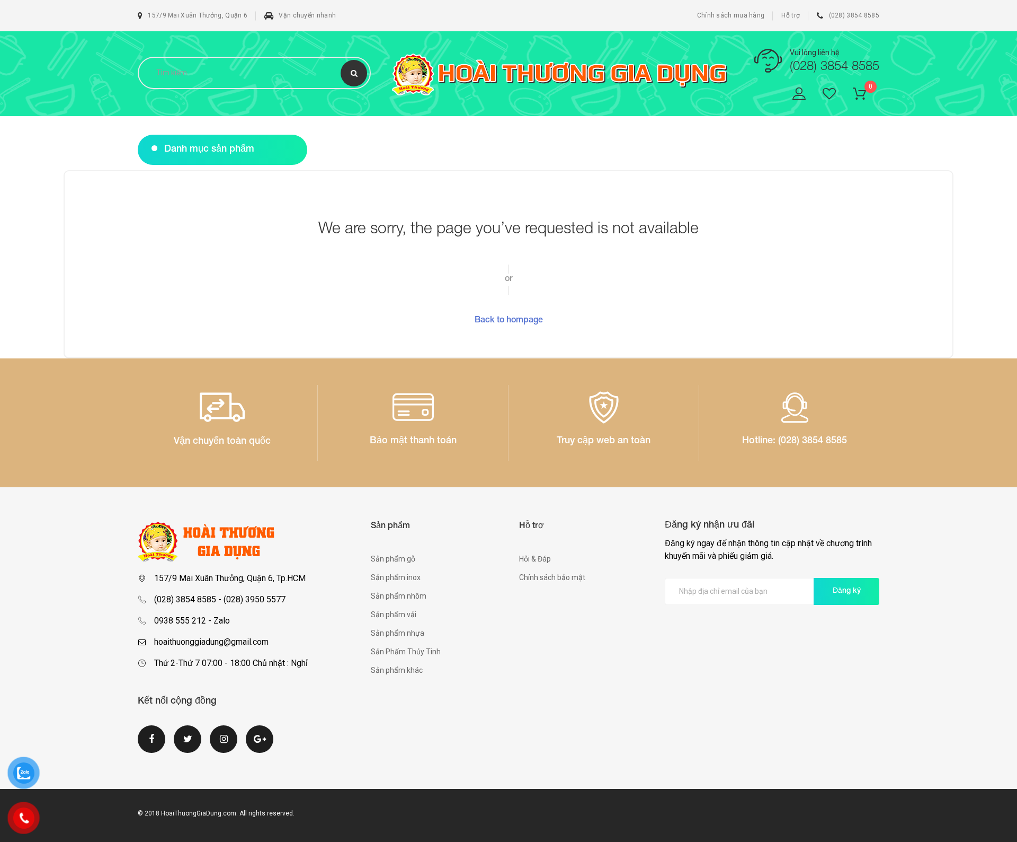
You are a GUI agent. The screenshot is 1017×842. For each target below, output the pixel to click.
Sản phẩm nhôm (398, 596)
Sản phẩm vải (393, 614)
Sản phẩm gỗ (393, 559)
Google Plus (259, 745)
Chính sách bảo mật (552, 577)
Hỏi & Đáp (535, 559)
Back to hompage (509, 321)
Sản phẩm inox (396, 577)
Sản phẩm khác (397, 670)
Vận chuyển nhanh (307, 15)
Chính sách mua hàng (731, 15)
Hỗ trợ (790, 15)
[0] (866, 96)
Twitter (187, 745)
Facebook (151, 745)
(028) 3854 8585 (854, 15)
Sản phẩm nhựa (397, 633)
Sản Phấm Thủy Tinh (406, 651)
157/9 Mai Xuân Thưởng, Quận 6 (197, 15)
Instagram (223, 745)
